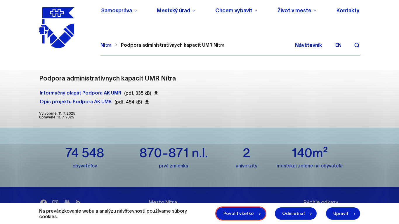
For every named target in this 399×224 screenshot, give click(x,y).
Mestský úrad (173, 10)
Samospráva (116, 10)
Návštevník (308, 45)
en (338, 45)
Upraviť (340, 213)
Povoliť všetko (238, 213)
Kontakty (348, 10)
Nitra (106, 45)
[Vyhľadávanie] (356, 44)
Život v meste (294, 10)
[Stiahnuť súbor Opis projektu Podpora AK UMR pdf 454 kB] (147, 102)
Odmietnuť (293, 213)
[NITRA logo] (66, 27)
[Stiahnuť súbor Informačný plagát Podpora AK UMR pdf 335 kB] (156, 93)
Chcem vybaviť (233, 10)
